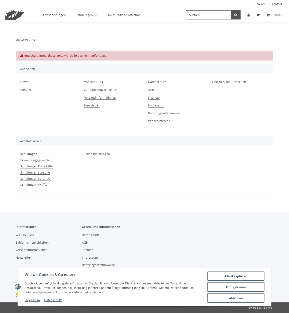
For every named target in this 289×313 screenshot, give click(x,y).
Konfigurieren (236, 287)
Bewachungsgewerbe (35, 160)
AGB (151, 90)
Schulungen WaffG (33, 185)
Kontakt (276, 4)
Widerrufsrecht (159, 121)
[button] (248, 15)
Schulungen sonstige (35, 172)
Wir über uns (93, 82)
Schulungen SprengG (35, 178)
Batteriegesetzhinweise (164, 113)
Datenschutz (53, 300)
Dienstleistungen (98, 154)
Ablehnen (236, 298)
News (261, 4)
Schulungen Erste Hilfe (36, 166)
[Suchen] (236, 14)
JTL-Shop (267, 307)
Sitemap (154, 97)
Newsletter (92, 105)
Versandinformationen (100, 97)
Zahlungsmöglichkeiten (100, 90)
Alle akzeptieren (236, 276)
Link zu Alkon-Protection (124, 15)
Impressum (32, 300)
